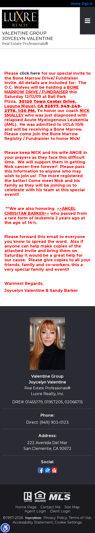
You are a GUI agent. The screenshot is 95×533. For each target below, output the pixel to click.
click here (29, 73)
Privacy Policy (55, 518)
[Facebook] (41, 470)
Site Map (72, 507)
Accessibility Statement (33, 522)
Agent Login (35, 511)
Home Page (26, 507)
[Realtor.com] (54, 470)
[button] (5, 527)
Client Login (60, 511)
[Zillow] (47, 470)
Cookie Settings (68, 522)
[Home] (20, 17)
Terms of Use (80, 518)
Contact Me (50, 507)
